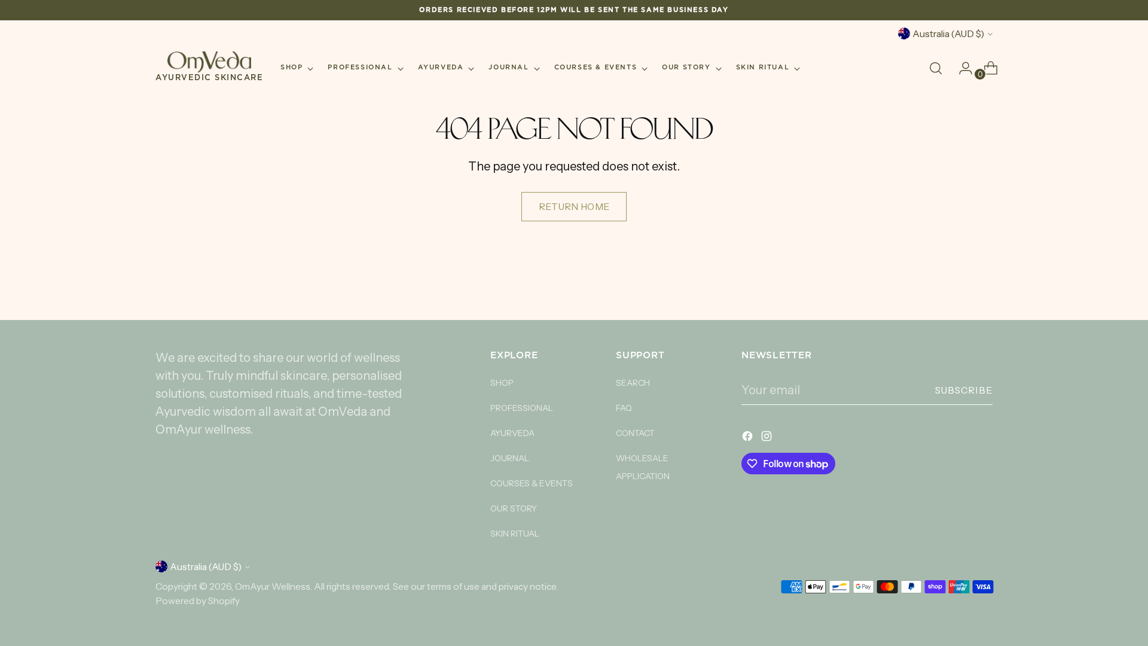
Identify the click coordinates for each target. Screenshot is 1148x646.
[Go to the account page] (961, 68)
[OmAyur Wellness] (209, 61)
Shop (502, 382)
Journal (509, 458)
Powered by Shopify (197, 601)
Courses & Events (531, 483)
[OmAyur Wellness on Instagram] (768, 438)
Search (633, 382)
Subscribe (964, 390)
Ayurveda (512, 433)
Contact (635, 433)
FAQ (624, 408)
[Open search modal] (936, 68)
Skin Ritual (514, 533)
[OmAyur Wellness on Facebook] (748, 438)
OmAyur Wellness (272, 586)
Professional (521, 408)
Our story (513, 508)
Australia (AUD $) (948, 33)
